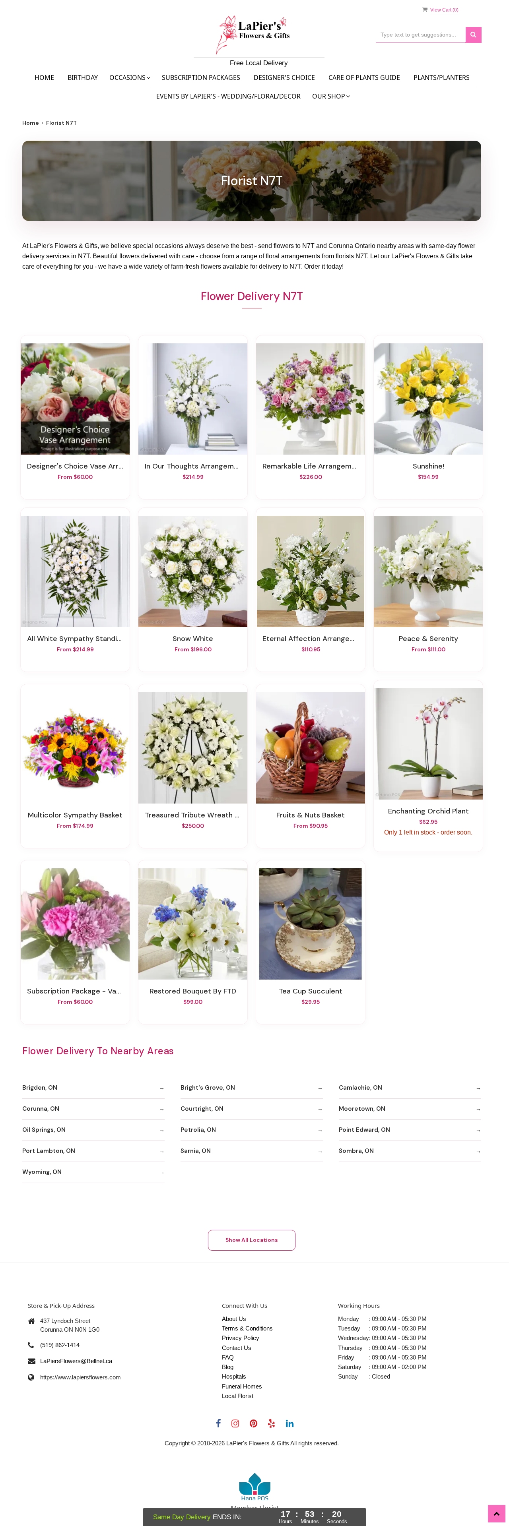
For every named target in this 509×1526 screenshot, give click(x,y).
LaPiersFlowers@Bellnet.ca (76, 1361)
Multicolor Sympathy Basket (75, 815)
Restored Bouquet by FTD (193, 991)
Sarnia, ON (196, 1151)
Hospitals (234, 1376)
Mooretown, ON (362, 1109)
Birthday (83, 77)
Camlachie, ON (360, 1088)
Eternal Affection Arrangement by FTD (310, 638)
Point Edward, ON (364, 1130)
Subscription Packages (201, 77)
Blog (227, 1366)
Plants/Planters (442, 77)
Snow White (193, 638)
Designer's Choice (284, 77)
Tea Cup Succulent (310, 991)
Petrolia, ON (198, 1130)
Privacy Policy (240, 1337)
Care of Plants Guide (364, 77)
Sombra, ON (356, 1151)
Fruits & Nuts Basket (310, 815)
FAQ (228, 1357)
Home (44, 77)
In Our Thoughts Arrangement (193, 466)
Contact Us (236, 1347)
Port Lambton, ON (48, 1151)
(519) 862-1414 (60, 1345)
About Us (234, 1318)
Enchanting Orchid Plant (428, 811)
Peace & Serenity (428, 638)
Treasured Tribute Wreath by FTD (193, 815)
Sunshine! (428, 466)
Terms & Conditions (247, 1328)
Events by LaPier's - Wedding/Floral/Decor (228, 96)
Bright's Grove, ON (208, 1088)
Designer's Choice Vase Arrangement (75, 466)
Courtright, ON (202, 1109)
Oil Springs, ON (44, 1130)
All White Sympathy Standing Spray (75, 638)
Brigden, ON (39, 1088)
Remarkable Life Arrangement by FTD (310, 466)
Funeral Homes (242, 1386)
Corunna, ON (40, 1109)
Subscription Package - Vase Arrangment (75, 991)
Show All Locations (251, 1239)
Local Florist (237, 1395)
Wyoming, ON (42, 1172)
